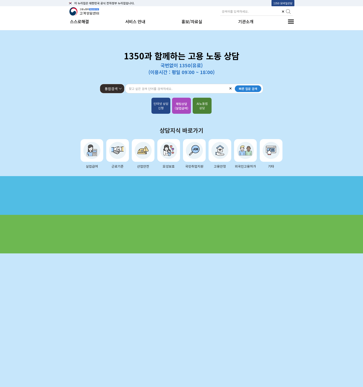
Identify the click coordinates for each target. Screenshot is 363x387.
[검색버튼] (288, 12)
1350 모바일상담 (282, 3)
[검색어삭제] (283, 12)
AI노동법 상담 (202, 105)
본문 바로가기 (77, 3)
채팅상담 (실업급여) (181, 105)
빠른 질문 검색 (248, 88)
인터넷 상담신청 (161, 105)
